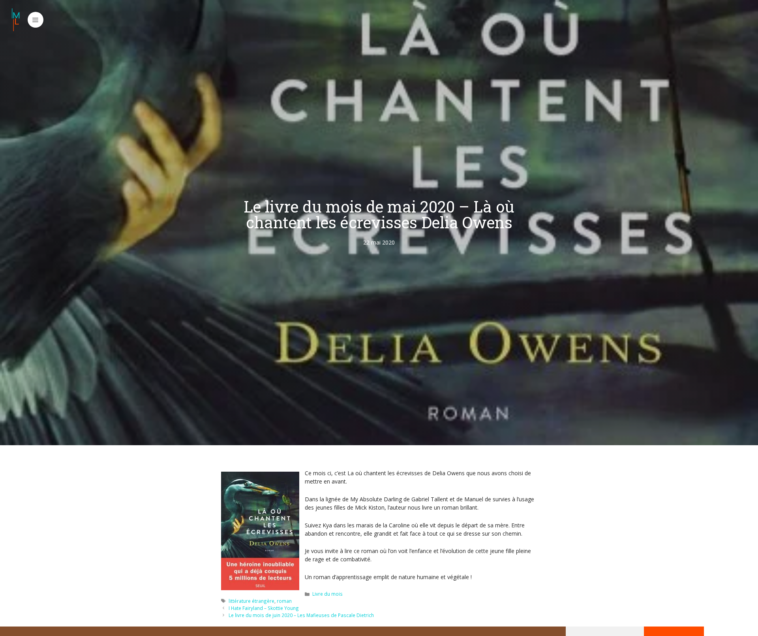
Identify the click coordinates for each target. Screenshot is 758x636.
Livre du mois (327, 594)
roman (284, 601)
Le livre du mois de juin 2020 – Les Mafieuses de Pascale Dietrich (301, 615)
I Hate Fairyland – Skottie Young (264, 608)
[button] (35, 20)
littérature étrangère (251, 601)
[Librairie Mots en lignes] (16, 20)
